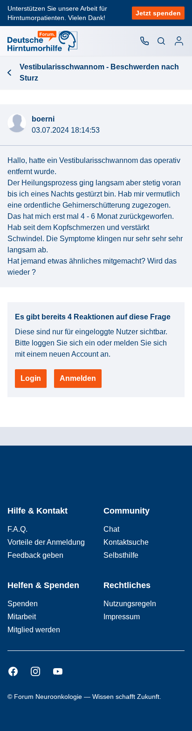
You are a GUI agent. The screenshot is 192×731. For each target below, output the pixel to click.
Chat (111, 529)
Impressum (121, 617)
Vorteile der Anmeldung (46, 542)
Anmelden (78, 378)
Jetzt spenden (158, 13)
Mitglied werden (33, 630)
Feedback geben (35, 555)
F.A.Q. (17, 529)
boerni (43, 119)
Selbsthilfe (120, 555)
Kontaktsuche (126, 542)
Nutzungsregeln (129, 604)
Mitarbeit (21, 617)
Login (31, 378)
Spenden (22, 604)
